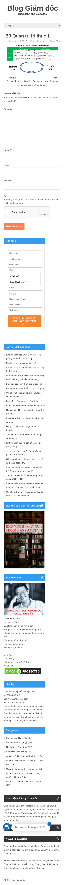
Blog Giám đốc (32, 8)
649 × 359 (55, 41)
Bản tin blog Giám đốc (16, 738)
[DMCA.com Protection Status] (23, 674)
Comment (8, 109)
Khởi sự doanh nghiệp (16, 751)
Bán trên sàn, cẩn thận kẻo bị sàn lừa (24, 384)
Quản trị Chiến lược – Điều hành (21, 756)
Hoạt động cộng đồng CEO (19, 747)
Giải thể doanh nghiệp (16, 742)
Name (7, 150)
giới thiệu (47, 864)
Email (7, 165)
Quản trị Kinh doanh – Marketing (21, 769)
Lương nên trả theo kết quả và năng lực (25, 388)
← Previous (10, 77)
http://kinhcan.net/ (27, 713)
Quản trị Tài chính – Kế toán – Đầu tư (24, 781)
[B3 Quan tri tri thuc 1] (32, 72)
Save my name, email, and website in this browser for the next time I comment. (31, 201)
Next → (56, 77)
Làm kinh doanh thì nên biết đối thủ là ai (25, 405)
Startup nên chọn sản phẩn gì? (21, 363)
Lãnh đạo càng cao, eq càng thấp (22, 401)
